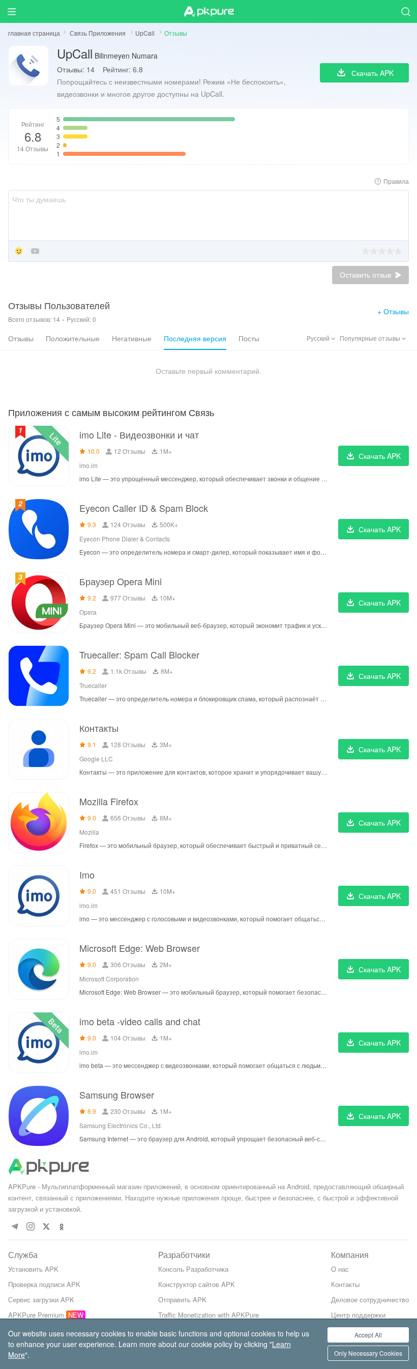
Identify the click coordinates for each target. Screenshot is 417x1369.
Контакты (98, 727)
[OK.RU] (61, 1227)
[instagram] (30, 1227)
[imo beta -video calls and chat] (38, 1042)
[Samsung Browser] (38, 1115)
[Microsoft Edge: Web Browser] (38, 969)
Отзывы (21, 338)
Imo (87, 874)
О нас (340, 1269)
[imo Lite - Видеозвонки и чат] (38, 455)
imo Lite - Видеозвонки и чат (139, 434)
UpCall (145, 33)
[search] (405, 11)
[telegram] (14, 1227)
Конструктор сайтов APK (196, 1284)
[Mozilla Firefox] (38, 822)
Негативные (132, 338)
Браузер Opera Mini (120, 581)
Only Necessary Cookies (368, 1353)
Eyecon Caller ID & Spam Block (143, 507)
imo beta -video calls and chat (139, 1021)
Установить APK (33, 1269)
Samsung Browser (116, 1094)
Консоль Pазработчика (193, 1269)
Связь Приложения (98, 33)
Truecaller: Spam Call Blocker (139, 654)
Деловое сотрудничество (370, 1299)
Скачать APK (380, 456)
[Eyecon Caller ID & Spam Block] (38, 529)
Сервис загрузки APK (41, 1299)
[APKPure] (208, 12)
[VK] (46, 1227)
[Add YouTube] (35, 252)
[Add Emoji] (19, 252)
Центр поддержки (358, 1315)
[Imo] (38, 895)
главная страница (34, 33)
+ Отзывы (393, 311)
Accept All (368, 1334)
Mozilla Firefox (108, 801)
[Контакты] (38, 749)
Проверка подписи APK (44, 1284)
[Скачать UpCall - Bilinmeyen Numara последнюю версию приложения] (28, 72)
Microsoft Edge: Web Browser (139, 947)
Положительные (73, 338)
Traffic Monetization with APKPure (208, 1315)
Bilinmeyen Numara (107, 53)
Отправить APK (182, 1299)
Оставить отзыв (366, 275)
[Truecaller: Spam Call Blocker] (38, 675)
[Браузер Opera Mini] (38, 602)
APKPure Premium (36, 1315)
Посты (249, 338)
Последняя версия (195, 338)
